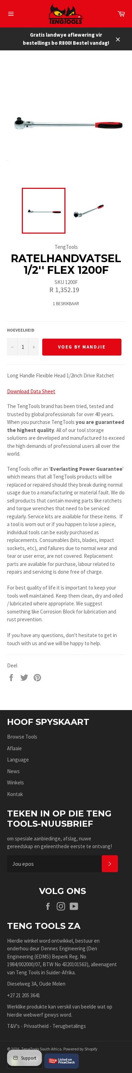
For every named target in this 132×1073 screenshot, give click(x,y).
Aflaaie (14, 748)
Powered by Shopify (80, 1049)
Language (18, 759)
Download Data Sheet (31, 391)
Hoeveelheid (20, 330)
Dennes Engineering (63, 948)
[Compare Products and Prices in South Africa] (61, 1060)
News (13, 771)
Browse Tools (22, 736)
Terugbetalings (69, 1026)
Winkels (15, 782)
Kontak (15, 794)
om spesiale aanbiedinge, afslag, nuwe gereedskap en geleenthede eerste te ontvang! (59, 842)
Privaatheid (36, 1026)
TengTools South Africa (41, 1049)
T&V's (13, 1026)
